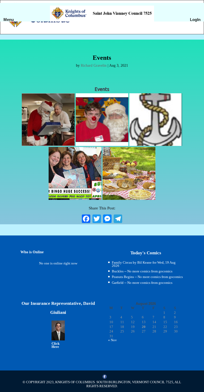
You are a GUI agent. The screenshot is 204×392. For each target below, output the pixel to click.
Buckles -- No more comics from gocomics (142, 271)
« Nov (112, 340)
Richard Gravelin (94, 66)
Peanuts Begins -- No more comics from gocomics (147, 277)
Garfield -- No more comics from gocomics (142, 283)
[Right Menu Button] (195, 27)
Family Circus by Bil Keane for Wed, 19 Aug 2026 (144, 264)
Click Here (56, 345)
